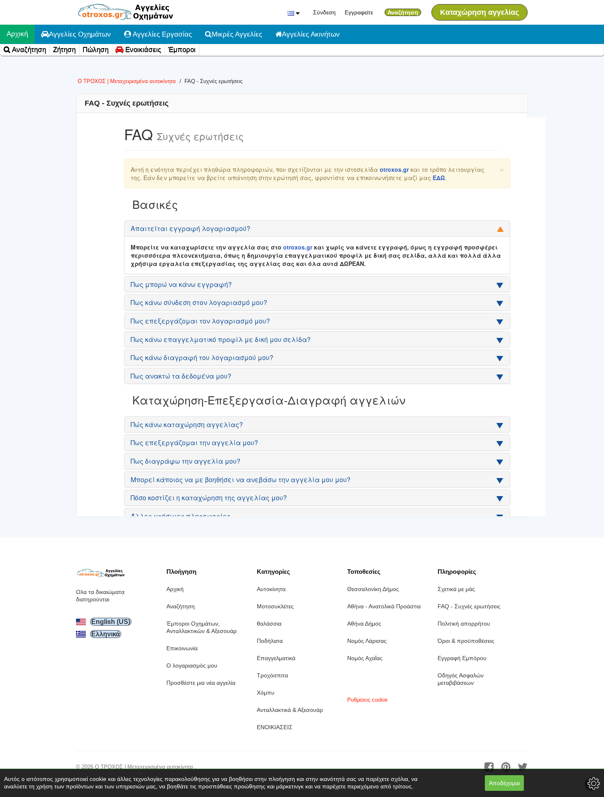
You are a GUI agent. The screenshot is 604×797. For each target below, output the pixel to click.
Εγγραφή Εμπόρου (462, 658)
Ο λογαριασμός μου (191, 665)
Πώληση (95, 49)
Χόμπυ (265, 692)
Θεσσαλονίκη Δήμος (373, 589)
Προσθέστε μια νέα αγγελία (200, 682)
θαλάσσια (269, 623)
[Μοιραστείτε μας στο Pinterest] (505, 767)
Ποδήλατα (270, 641)
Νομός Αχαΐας (365, 658)
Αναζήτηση (28, 49)
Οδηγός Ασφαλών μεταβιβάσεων (461, 679)
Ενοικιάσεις (142, 49)
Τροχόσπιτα (272, 675)
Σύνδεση (324, 12)
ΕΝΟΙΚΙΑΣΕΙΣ (275, 727)
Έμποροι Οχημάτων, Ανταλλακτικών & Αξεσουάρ (201, 627)
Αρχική (17, 34)
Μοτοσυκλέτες (275, 606)
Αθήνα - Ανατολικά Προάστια (384, 606)
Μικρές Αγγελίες (237, 34)
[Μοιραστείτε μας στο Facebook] (489, 767)
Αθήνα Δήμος (364, 623)
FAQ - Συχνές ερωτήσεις (469, 606)
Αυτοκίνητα (271, 589)
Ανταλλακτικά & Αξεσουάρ (290, 710)
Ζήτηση (64, 49)
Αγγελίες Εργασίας (161, 34)
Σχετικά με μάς (456, 589)
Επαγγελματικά (276, 658)
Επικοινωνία (182, 648)
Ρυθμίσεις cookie (367, 700)
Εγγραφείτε (359, 12)
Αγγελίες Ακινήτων (311, 34)
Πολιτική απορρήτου (464, 623)
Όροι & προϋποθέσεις (466, 641)
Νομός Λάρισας (367, 641)
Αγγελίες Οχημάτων (80, 34)
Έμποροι (182, 49)
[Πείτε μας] (522, 767)
